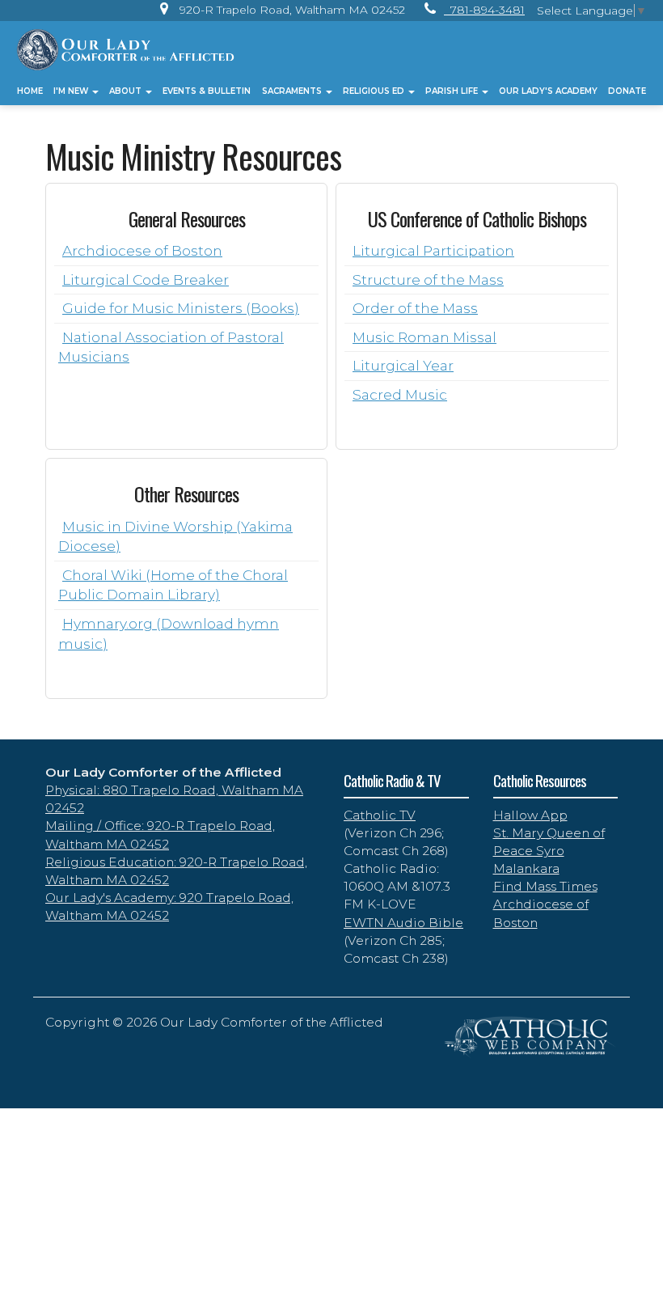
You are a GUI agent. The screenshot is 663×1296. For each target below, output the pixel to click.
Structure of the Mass (428, 279)
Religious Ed (375, 91)
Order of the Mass (415, 307)
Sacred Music (400, 394)
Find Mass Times (545, 886)
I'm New (72, 91)
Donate (627, 91)
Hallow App (530, 815)
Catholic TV (380, 815)
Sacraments (293, 91)
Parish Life (452, 91)
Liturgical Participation (433, 250)
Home (30, 91)
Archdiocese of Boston (142, 250)
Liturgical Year (403, 365)
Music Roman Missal (424, 336)
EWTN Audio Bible (403, 922)
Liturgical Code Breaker (145, 279)
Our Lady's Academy (548, 91)
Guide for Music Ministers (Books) (180, 307)
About (126, 91)
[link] (278, 9)
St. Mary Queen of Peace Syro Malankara (549, 850)
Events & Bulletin (207, 91)
